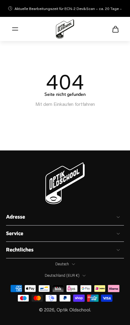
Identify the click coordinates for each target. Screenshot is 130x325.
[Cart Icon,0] (113, 29)
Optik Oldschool (73, 310)
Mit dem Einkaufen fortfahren (65, 104)
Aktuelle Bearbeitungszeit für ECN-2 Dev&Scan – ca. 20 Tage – (68, 8)
